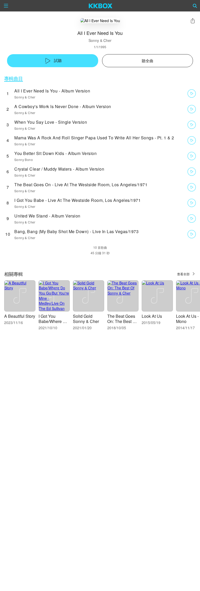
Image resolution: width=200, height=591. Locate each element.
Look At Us (152, 316)
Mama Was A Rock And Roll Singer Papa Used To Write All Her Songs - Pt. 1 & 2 (94, 138)
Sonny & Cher (100, 40)
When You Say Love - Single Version (50, 122)
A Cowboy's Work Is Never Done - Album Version (62, 106)
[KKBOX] (100, 5)
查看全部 (183, 274)
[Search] (195, 6)
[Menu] (6, 6)
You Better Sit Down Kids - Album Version (55, 153)
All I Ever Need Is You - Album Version (52, 91)
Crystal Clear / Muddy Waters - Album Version (59, 169)
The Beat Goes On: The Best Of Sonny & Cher (122, 321)
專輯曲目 (13, 78)
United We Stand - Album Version (47, 216)
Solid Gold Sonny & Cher (86, 318)
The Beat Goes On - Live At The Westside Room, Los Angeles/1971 (80, 185)
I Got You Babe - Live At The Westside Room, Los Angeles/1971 (77, 200)
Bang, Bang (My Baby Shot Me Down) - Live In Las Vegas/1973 (76, 231)
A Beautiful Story (19, 316)
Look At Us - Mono (187, 318)
